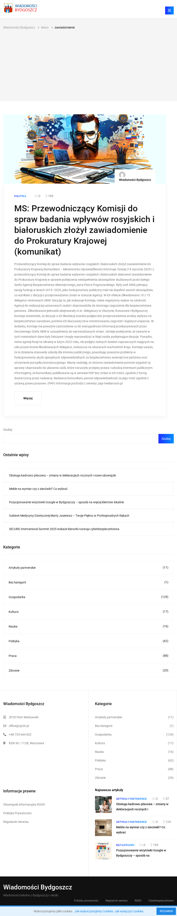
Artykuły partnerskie (88, 567)
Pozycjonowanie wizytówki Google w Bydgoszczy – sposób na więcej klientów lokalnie (66, 502)
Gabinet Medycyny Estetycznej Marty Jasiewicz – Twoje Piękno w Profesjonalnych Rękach (69, 515)
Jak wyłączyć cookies (128, 911)
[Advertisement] (88, 62)
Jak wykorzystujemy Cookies (93, 911)
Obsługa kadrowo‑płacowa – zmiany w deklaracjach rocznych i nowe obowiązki (62, 475)
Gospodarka (88, 597)
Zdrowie (88, 670)
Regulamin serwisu (117, 900)
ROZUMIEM (166, 911)
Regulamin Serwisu (16, 822)
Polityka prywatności (86, 900)
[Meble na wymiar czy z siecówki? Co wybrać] (103, 827)
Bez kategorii (88, 582)
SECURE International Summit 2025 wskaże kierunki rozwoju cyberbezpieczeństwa (64, 529)
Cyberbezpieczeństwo (161, 900)
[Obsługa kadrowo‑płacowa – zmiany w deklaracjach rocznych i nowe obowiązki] (103, 804)
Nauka (88, 626)
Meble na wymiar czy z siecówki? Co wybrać (38, 489)
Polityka (88, 641)
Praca (88, 656)
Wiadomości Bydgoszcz (135, 180)
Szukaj (7, 429)
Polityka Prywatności (17, 813)
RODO (138, 900)
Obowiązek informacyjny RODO (24, 804)
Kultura (88, 611)
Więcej (28, 398)
